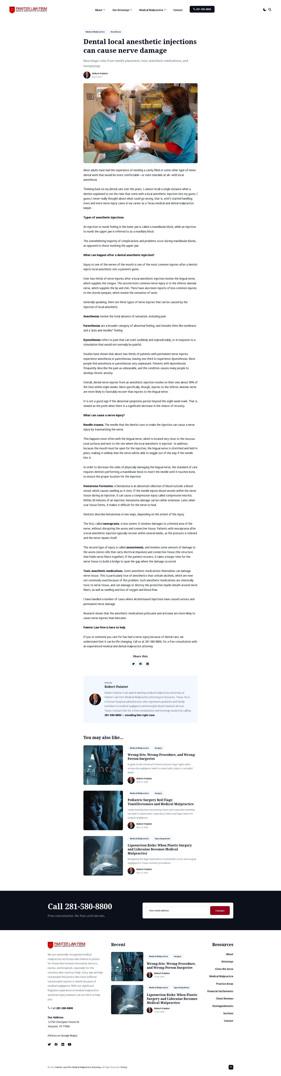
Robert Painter (100, 73)
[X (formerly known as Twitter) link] (50, 1044)
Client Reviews (224, 998)
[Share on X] (133, 664)
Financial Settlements (220, 991)
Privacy (123, 1067)
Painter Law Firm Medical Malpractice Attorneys (78, 1067)
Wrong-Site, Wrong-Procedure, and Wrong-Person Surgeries (162, 757)
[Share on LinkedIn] (147, 664)
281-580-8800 (203, 9)
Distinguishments (223, 1006)
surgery (158, 748)
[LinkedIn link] (63, 1044)
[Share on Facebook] (140, 664)
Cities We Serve (224, 969)
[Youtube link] (69, 1044)
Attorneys (227, 961)
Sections (228, 1013)
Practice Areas (224, 983)
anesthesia (115, 31)
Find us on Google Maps (62, 1035)
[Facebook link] (56, 1044)
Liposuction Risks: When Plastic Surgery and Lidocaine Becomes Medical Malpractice (160, 849)
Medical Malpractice (221, 976)
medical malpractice (95, 31)
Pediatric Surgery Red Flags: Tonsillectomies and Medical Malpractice (161, 802)
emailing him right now (140, 715)
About (229, 954)
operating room (162, 838)
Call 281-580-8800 (80, 906)
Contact (178, 10)
